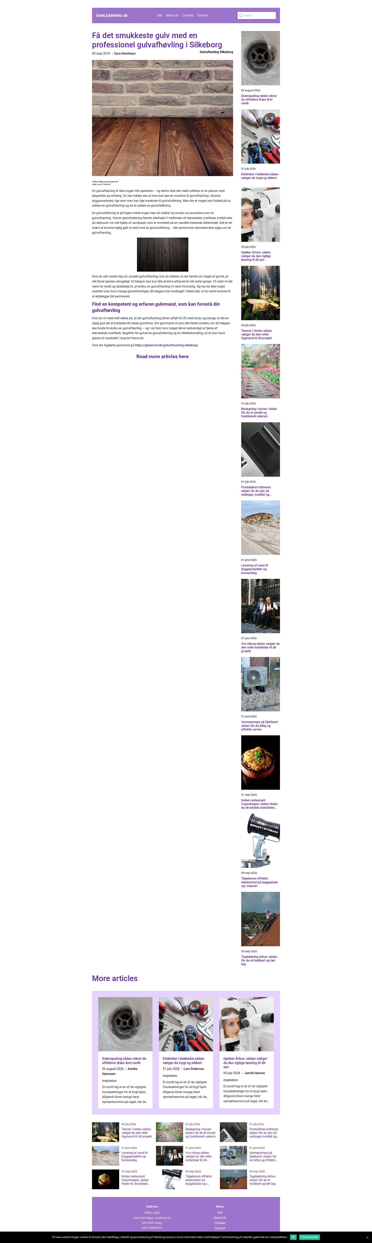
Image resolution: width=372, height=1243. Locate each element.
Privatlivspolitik (309, 1237)
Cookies (188, 15)
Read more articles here (162, 356)
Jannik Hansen (254, 1073)
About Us (172, 15)
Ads (159, 15)
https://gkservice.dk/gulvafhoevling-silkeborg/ (166, 345)
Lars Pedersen (194, 1069)
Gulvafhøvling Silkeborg (216, 52)
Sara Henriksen (125, 53)
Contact (202, 15)
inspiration (109, 1081)
